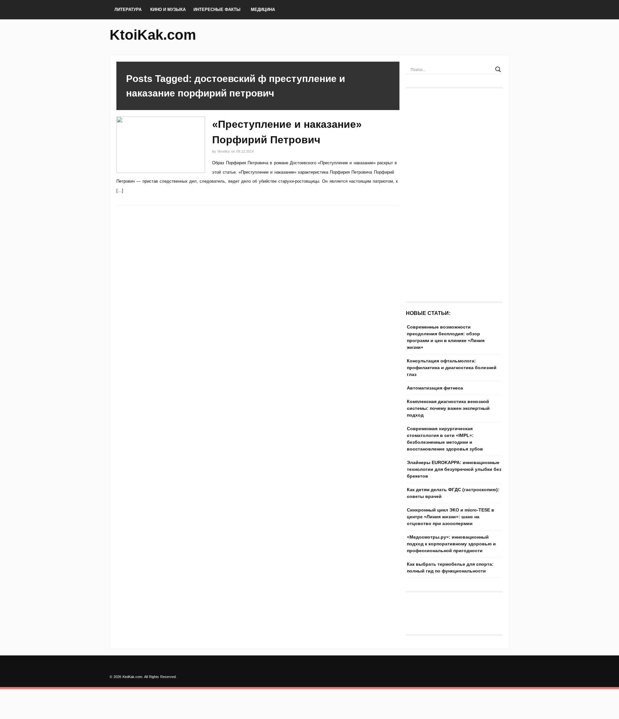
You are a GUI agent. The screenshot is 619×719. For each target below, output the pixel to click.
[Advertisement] (454, 192)
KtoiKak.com (153, 35)
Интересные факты (217, 9)
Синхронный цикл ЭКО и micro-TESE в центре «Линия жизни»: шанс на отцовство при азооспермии (450, 516)
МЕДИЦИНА (263, 9)
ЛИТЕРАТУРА (128, 9)
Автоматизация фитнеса (435, 387)
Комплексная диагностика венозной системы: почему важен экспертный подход (448, 408)
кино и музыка (168, 9)
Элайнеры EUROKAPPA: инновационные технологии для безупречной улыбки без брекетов (454, 469)
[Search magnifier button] (498, 69)
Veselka (224, 151)
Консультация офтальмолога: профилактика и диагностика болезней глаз (451, 367)
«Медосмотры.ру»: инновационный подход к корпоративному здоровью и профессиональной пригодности (451, 543)
